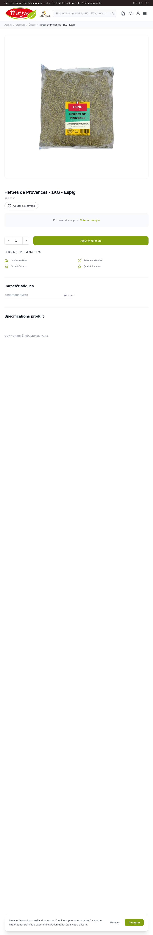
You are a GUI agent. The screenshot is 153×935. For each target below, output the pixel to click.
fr (135, 2)
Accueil (8, 25)
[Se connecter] (138, 13)
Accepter (134, 922)
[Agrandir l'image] (76, 107)
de (147, 2)
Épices (32, 25)
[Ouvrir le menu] (145, 13)
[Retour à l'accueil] (27, 13)
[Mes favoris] (131, 13)
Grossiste (20, 25)
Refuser (115, 922)
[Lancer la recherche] (112, 13)
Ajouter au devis (90, 240)
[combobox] (84, 13)
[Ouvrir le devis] (123, 13)
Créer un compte (90, 220)
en (141, 2)
